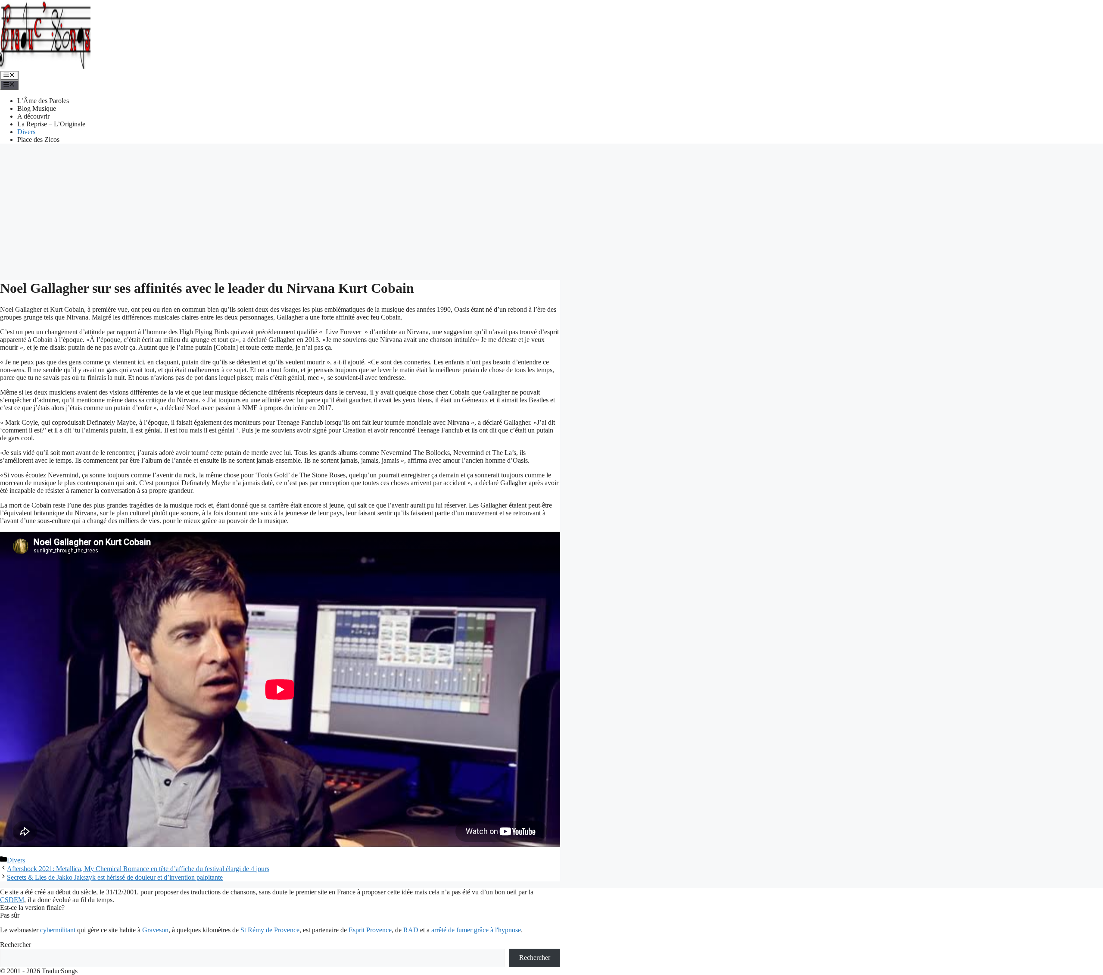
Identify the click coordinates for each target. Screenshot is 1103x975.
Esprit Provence (370, 930)
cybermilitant (57, 930)
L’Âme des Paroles (43, 100)
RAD (410, 930)
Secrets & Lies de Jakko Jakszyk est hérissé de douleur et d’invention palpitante (115, 877)
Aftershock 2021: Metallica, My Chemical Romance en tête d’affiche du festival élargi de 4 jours (138, 868)
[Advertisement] (551, 210)
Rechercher (15, 944)
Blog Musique (36, 108)
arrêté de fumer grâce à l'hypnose (476, 930)
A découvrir (33, 116)
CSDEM (12, 899)
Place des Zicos (38, 139)
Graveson (155, 930)
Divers (26, 131)
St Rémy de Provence (269, 930)
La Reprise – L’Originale (51, 124)
